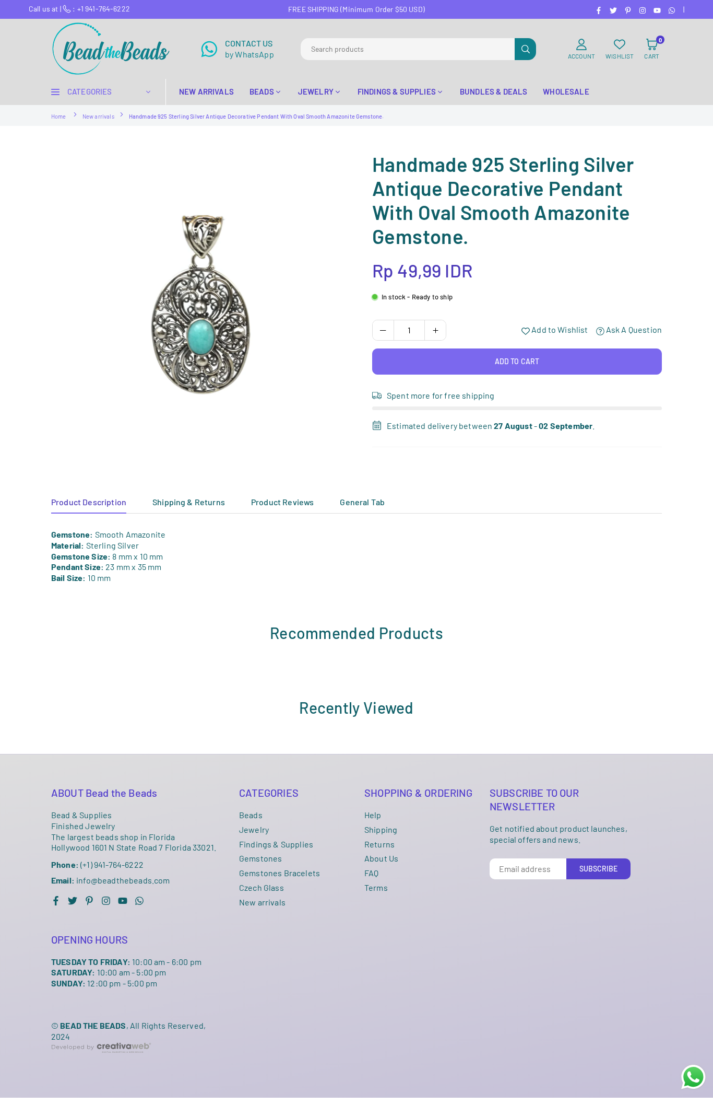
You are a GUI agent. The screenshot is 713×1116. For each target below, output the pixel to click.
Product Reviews (282, 502)
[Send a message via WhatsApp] (693, 1077)
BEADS (261, 91)
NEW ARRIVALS (206, 91)
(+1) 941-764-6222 (97, 864)
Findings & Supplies (276, 844)
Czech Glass (261, 887)
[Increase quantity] (435, 330)
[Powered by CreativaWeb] (101, 1061)
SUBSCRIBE (598, 868)
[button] (651, 49)
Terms (376, 887)
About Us (381, 858)
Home (58, 116)
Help (373, 815)
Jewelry (254, 829)
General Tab (362, 502)
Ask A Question (633, 330)
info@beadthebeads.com (110, 880)
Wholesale (566, 91)
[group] (200, 301)
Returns (379, 844)
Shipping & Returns (188, 502)
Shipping (380, 829)
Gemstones (260, 858)
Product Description (88, 502)
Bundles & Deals (493, 91)
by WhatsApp (249, 48)
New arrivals (98, 116)
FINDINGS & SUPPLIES (397, 91)
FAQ (371, 873)
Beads (251, 815)
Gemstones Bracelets (279, 873)
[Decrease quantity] (383, 330)
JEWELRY (316, 91)
